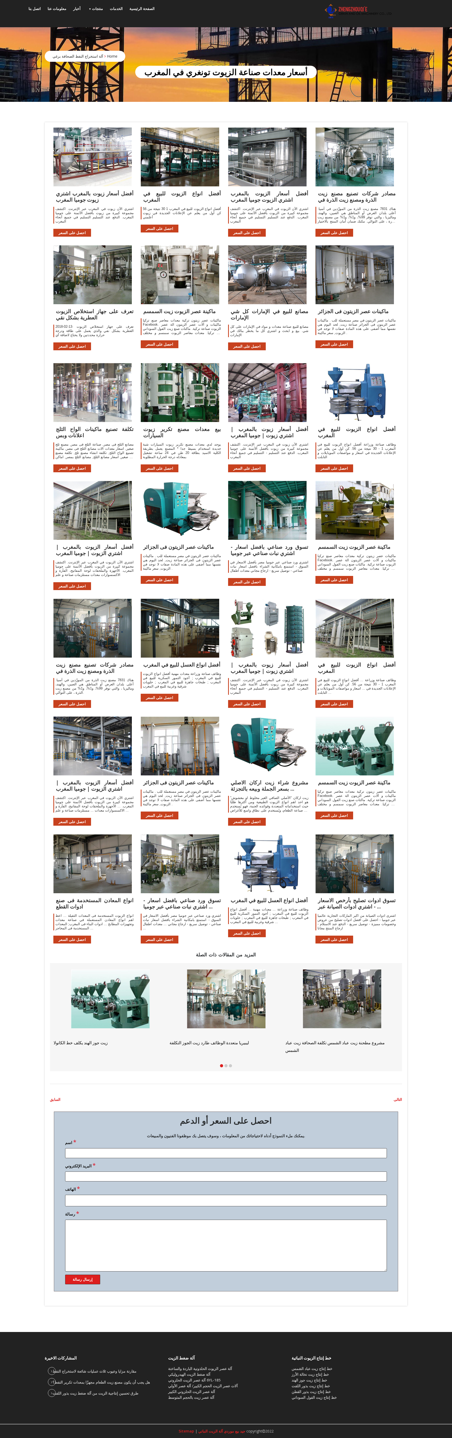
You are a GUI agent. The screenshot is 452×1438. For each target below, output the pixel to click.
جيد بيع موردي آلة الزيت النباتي (221, 1431)
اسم (70, 1142)
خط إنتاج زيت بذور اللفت (311, 1385)
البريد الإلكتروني (80, 1165)
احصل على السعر (72, 232)
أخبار (77, 8)
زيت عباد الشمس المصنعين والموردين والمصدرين (212, 1043)
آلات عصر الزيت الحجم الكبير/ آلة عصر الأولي (203, 1385)
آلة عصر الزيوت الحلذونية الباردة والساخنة (200, 1368)
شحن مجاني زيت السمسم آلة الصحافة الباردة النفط (330, 1043)
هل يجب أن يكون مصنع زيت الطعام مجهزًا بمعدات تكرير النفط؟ (101, 1382)
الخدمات (116, 8)
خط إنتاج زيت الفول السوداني (314, 1397)
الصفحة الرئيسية (142, 8)
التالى (398, 1099)
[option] (342, 1007)
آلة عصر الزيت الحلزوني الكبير (191, 1391)
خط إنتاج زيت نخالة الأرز (310, 1374)
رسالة (72, 1213)
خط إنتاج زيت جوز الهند (309, 1380)
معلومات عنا (57, 8)
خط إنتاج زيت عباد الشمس (312, 1368)
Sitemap (186, 1431)
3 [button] (230, 1065)
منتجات (97, 8)
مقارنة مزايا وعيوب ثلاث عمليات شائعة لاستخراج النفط (95, 1371)
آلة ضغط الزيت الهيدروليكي (189, 1374)
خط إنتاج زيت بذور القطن (311, 1391)
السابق (55, 1099)
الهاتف (72, 1188)
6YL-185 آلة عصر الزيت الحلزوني (194, 1380)
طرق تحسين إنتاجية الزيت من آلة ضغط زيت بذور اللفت (95, 1393)
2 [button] (226, 1065)
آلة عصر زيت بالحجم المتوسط (191, 1397)
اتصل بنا (35, 8)
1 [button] (221, 1065)
